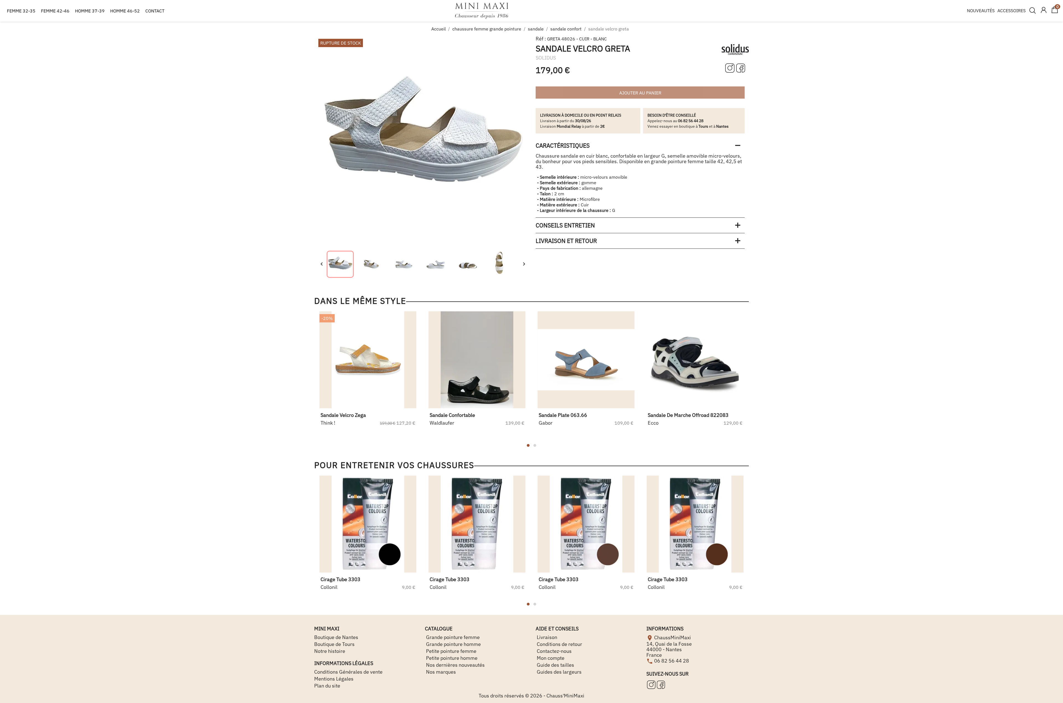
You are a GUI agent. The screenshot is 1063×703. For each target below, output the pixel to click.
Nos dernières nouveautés (455, 665)
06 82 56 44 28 (671, 660)
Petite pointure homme (451, 658)
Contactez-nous (554, 651)
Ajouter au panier (640, 93)
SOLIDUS (546, 58)
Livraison (546, 637)
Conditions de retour (559, 644)
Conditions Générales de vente (348, 672)
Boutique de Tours (334, 644)
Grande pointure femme (452, 637)
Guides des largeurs (559, 672)
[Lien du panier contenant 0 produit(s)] (1055, 12)
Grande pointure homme (453, 644)
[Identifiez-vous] (1043, 10)
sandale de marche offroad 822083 (688, 415)
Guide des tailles (555, 665)
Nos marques (440, 672)
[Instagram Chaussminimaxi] (730, 67)
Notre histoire (329, 651)
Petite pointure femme (450, 651)
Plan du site (327, 686)
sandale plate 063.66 (563, 415)
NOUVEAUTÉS (981, 10)
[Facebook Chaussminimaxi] (740, 67)
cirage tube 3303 (340, 579)
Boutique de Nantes (336, 637)
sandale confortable (452, 415)
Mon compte (550, 658)
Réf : (541, 39)
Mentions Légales (334, 679)
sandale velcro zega (343, 415)
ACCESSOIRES (1011, 10)
